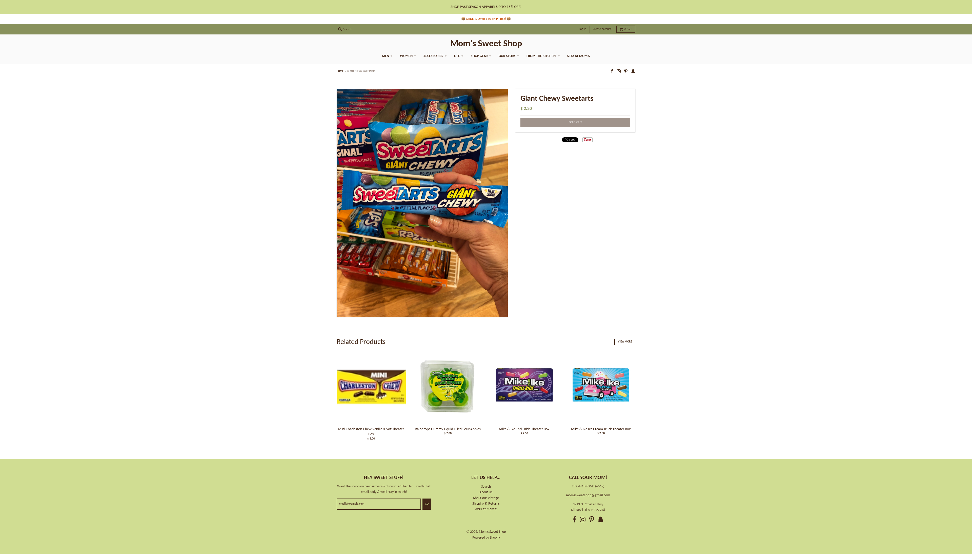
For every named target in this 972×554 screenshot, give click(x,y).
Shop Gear (479, 56)
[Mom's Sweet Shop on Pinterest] (625, 71)
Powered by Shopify (486, 538)
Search (486, 487)
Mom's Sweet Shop (486, 44)
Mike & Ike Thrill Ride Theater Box (524, 429)
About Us (485, 492)
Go (427, 504)
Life (457, 56)
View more (625, 341)
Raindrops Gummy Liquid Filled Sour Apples (448, 429)
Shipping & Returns (485, 504)
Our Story (507, 56)
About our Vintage (486, 498)
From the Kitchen (541, 56)
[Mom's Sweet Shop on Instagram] (619, 71)
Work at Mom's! (486, 509)
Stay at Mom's (578, 56)
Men (385, 56)
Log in (582, 29)
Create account (602, 29)
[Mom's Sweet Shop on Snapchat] (633, 71)
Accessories (433, 56)
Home (340, 71)
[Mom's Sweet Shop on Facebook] (612, 71)
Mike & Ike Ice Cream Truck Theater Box (601, 429)
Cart (628, 29)
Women (406, 56)
